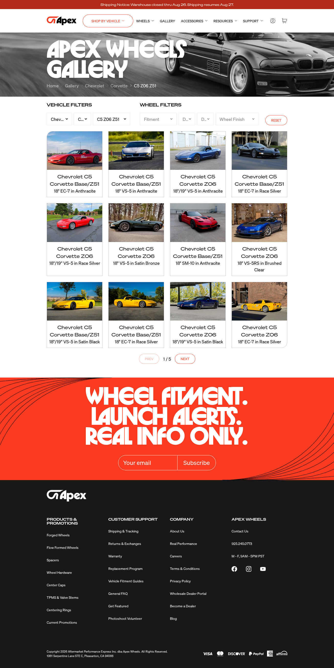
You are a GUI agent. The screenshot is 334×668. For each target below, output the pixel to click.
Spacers (53, 560)
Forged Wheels (58, 535)
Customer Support (133, 519)
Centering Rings (59, 610)
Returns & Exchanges (124, 543)
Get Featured (118, 606)
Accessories (192, 21)
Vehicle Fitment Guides (126, 581)
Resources (223, 21)
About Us (177, 531)
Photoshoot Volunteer (125, 618)
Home (53, 85)
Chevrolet (94, 85)
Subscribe (196, 462)
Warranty (115, 556)
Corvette (119, 85)
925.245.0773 (242, 543)
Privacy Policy (180, 581)
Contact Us (240, 531)
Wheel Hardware (59, 572)
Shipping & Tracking (123, 531)
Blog (173, 618)
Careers (176, 556)
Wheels (143, 21)
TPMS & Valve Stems (62, 597)
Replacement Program (125, 568)
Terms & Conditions (185, 568)
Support (251, 21)
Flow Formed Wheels (62, 547)
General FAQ (118, 593)
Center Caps (56, 585)
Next (185, 359)
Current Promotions (62, 622)
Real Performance (183, 543)
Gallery (167, 21)
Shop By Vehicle (105, 21)
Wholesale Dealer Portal (188, 593)
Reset (276, 120)
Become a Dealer (183, 606)
